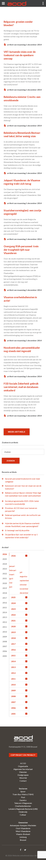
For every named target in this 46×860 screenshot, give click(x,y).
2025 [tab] (4, 559)
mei (10, 582)
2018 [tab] (4, 593)
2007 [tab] (4, 646)
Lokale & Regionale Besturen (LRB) (23, 809)
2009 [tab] (4, 636)
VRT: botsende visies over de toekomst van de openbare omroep (20, 55)
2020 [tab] (4, 583)
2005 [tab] (4, 656)
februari (12, 570)
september (24, 580)
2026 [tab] (4, 554)
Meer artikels (16, 432)
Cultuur (23, 815)
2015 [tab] (4, 607)
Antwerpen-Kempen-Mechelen (23, 825)
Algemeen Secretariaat (23, 769)
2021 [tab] (4, 578)
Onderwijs (23, 812)
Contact (23, 781)
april (11, 578)
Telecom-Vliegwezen (23, 803)
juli (21, 572)
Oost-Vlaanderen (23, 828)
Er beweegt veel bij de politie (17, 530)
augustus (23, 576)
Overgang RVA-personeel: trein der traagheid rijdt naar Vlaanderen (21, 250)
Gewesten (23, 822)
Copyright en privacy (23, 755)
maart (11, 574)
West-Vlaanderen (23, 831)
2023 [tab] (4, 569)
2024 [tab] (4, 564)
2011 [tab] (4, 627)
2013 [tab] (4, 617)
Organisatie (23, 766)
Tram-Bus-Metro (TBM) (23, 794)
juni (10, 587)
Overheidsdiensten (23, 806)
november (24, 589)
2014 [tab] (4, 612)
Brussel (23, 840)
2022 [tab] (4, 573)
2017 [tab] (4, 598)
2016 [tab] (4, 602)
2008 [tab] (4, 641)
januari (12, 566)
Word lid (23, 778)
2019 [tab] (4, 588)
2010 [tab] (4, 632)
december (24, 593)
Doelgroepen (23, 775)
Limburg (23, 837)
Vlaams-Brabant (23, 834)
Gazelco (23, 800)
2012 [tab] (4, 622)
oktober (23, 584)
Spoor (23, 791)
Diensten (23, 772)
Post (23, 797)
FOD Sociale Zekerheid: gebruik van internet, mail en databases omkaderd (21, 387)
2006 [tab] (4, 651)
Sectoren (23, 788)
